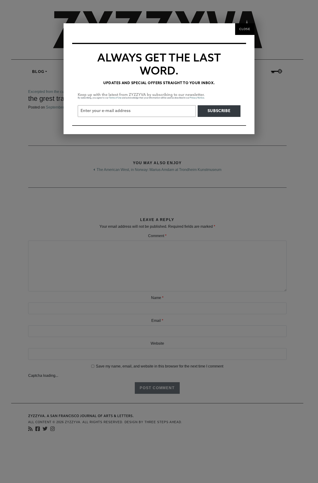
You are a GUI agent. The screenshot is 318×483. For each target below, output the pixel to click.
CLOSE (244, 29)
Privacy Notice (197, 98)
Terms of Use (115, 98)
